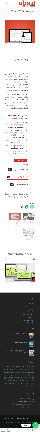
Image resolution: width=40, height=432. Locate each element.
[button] (35, 425)
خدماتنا (31, 309)
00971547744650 (25, 398)
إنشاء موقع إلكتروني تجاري (19, 333)
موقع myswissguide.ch (16, 222)
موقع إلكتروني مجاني (20, 342)
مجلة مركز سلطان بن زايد (29, 236)
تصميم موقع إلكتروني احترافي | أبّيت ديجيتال (16, 351)
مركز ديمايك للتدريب (28, 221)
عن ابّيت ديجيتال (28, 306)
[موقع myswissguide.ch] (15, 216)
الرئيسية (31, 303)
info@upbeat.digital (25, 401)
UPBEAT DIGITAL (10, 422)
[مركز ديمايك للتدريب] (28, 216)
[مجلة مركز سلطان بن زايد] (28, 231)
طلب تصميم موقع (27, 320)
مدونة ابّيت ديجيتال (28, 314)
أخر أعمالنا (30, 312)
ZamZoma (32, 425)
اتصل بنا (31, 317)
